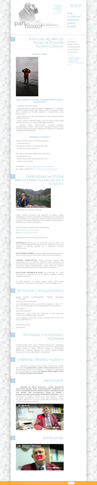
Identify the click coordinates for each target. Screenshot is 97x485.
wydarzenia (72, 51)
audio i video (73, 44)
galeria (71, 23)
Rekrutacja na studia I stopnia (28, 232)
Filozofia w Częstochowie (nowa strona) (76, 63)
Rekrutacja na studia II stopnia (28, 230)
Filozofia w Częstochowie (74, 58)
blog (69, 13)
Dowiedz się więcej (63, 483)
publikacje (73, 19)
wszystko (71, 41)
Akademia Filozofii (73, 60)
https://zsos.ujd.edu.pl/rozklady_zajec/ (45, 169)
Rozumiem (71, 483)
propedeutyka (73, 46)
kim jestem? (74, 16)
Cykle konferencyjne (73, 61)
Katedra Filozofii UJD (73, 57)
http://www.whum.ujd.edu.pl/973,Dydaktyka (39, 166)
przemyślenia (73, 49)
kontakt (71, 26)
